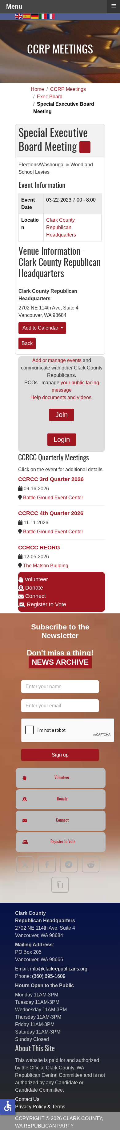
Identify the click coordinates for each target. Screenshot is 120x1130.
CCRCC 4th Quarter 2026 (50, 513)
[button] (106, 1116)
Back (27, 343)
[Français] (51, 16)
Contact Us (27, 1099)
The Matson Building (45, 565)
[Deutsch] (35, 16)
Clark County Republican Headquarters (61, 227)
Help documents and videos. (61, 397)
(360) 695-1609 (49, 976)
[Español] (27, 16)
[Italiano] (43, 16)
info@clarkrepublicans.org (58, 968)
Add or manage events (57, 360)
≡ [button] (113, 6)
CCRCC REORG (39, 547)
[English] (19, 16)
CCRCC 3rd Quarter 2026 (51, 479)
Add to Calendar (40, 327)
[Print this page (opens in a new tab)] (84, 147)
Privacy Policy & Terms (40, 1106)
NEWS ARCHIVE (60, 662)
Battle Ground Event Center (53, 497)
